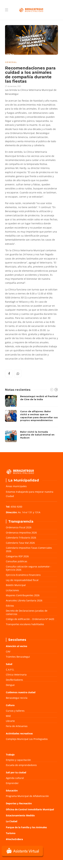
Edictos (10, 605)
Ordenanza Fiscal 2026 (18, 527)
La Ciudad (11, 821)
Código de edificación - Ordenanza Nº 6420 (30, 619)
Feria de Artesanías (17, 726)
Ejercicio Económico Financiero (23, 574)
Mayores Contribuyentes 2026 (22, 595)
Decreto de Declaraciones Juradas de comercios (26, 612)
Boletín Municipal (16, 585)
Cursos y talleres (15, 710)
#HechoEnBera (14, 839)
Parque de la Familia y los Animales (26, 827)
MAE (8, 715)
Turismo (10, 833)
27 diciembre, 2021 (13, 86)
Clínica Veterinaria (16, 674)
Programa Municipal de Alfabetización (27, 796)
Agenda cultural (15, 778)
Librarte (10, 720)
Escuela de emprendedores (21, 765)
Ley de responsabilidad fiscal (22, 580)
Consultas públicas (16, 561)
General (11, 62)
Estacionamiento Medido (20, 815)
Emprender (12, 783)
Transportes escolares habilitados (25, 624)
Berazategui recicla (16, 697)
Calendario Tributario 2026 (21, 537)
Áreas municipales (16, 486)
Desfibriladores (14, 679)
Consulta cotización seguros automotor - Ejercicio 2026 (28, 568)
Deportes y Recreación (19, 803)
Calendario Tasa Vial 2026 (20, 542)
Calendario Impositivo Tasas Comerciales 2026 (29, 549)
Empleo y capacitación (18, 759)
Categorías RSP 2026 (17, 556)
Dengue (10, 685)
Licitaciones (12, 590)
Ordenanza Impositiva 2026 (21, 532)
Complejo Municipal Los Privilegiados (27, 739)
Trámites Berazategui (18, 656)
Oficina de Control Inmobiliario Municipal (30, 809)
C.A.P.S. (10, 669)
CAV (8, 651)
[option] (31, 418)
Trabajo (10, 754)
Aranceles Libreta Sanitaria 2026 (24, 600)
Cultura (10, 705)
